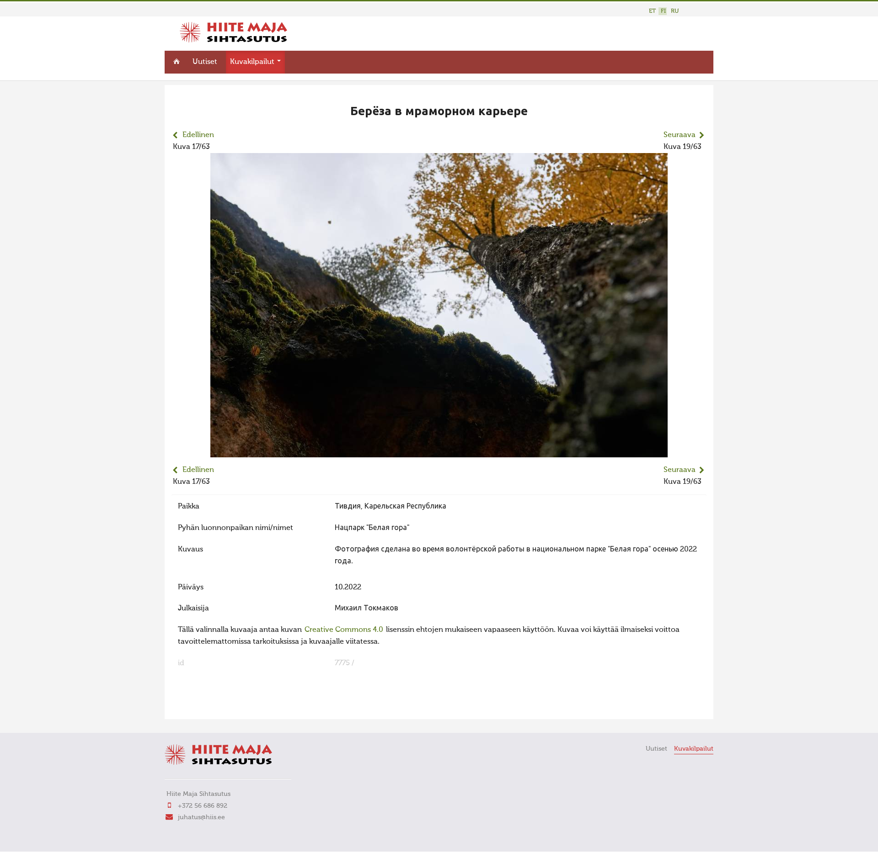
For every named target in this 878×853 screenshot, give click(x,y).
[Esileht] (233, 40)
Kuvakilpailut (253, 62)
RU (675, 11)
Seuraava (680, 135)
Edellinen (198, 135)
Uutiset (205, 62)
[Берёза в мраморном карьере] (439, 451)
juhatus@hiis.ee (201, 817)
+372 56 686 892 (202, 806)
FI (663, 11)
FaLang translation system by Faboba (203, 706)
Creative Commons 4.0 (344, 630)
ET (652, 11)
